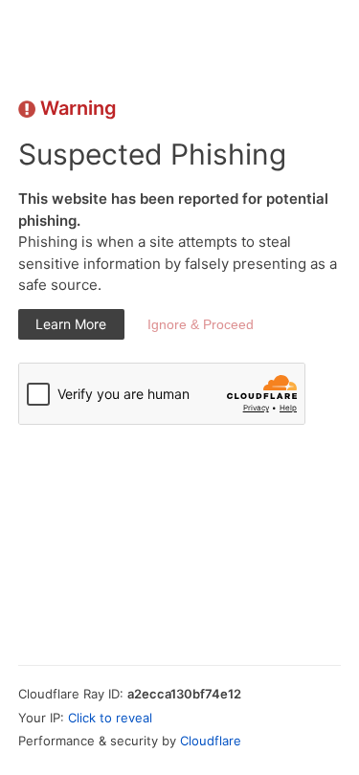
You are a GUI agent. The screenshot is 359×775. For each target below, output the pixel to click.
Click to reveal (110, 717)
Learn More (70, 324)
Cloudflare (210, 740)
